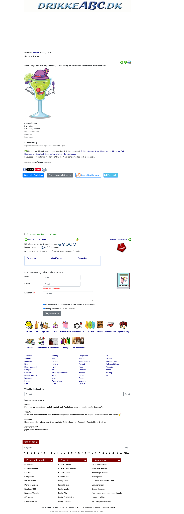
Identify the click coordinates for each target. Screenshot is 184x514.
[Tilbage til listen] (77, 239)
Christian (28, 419)
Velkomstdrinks (112, 364)
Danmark (28, 378)
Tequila (109, 358)
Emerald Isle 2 (64, 472)
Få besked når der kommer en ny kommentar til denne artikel (70, 304)
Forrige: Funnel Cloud (37, 239)
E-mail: (27, 283)
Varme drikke (111, 151)
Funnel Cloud (63, 484)
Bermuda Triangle (31, 493)
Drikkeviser (47, 154)
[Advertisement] (77, 30)
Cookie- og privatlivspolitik (104, 507)
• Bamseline (82, 258)
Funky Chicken (64, 501)
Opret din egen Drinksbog (60, 175)
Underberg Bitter (98, 497)
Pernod (82, 364)
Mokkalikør (28, 464)
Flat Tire (27, 472)
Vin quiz (109, 366)
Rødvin (82, 372)
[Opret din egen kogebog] (123, 280)
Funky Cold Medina (66, 497)
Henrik (27, 404)
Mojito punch (97, 476)
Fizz (26, 383)
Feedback (111, 175)
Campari (27, 369)
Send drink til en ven (90, 175)
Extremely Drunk (31, 468)
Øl (107, 375)
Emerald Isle (63, 476)
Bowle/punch (29, 154)
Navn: (27, 276)
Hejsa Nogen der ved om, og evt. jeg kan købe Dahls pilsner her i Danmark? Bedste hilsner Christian (65, 422)
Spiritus (90, 151)
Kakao (54, 378)
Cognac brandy (30, 375)
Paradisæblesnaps (99, 468)
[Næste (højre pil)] (125, 62)
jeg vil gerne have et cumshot (36, 429)
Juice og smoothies (60, 372)
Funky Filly (62, 493)
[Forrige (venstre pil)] (122, 62)
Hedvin (54, 361)
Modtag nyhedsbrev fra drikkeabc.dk (60, 308)
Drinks (83, 151)
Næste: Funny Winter (119, 239)
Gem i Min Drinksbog (33, 175)
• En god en (31, 258)
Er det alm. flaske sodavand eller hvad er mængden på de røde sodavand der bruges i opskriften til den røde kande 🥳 (72, 414)
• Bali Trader (56, 258)
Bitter (26, 364)
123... (126, 452)
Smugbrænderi (98, 484)
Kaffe (54, 375)
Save (38, 169)
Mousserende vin (86, 361)
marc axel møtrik (31, 426)
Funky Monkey (64, 489)
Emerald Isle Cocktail (67, 468)
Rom (81, 366)
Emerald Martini (64, 464)
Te (107, 355)
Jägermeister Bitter (100, 464)
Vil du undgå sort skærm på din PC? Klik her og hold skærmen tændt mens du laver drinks (65, 65)
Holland (55, 364)
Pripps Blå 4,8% (30, 501)
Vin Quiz (121, 151)
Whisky (109, 372)
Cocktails (28, 372)
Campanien (29, 476)
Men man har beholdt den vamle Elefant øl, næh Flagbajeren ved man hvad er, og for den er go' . (63, 407)
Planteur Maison (31, 484)
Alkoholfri (28, 355)
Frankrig (55, 355)
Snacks (39, 154)
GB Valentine (29, 497)
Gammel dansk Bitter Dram (103, 480)
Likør (54, 383)
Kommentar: (29, 292)
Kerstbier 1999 (30, 489)
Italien (54, 369)
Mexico (82, 358)
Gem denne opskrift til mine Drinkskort (42, 234)
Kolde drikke (100, 151)
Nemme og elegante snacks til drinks (107, 493)
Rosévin (82, 369)
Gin (53, 358)
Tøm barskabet (70, 154)
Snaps (81, 378)
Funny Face (63, 480)
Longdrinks (83, 355)
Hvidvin (55, 366)
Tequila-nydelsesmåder (101, 501)
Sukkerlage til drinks (100, 472)
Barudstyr (28, 361)
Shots (81, 375)
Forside (36, 52)
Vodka (108, 369)
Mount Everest (30, 480)
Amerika (27, 358)
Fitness (27, 380)
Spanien (82, 380)
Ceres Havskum (99, 489)
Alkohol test (58, 154)
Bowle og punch (30, 366)
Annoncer (80, 507)
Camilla (27, 411)
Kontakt (89, 507)
